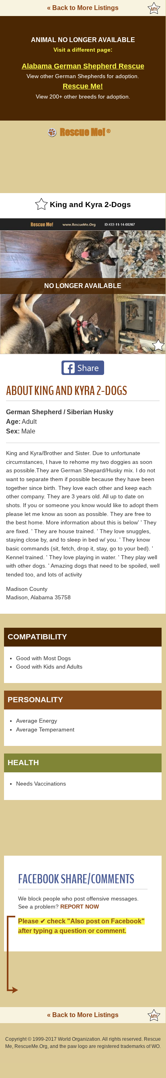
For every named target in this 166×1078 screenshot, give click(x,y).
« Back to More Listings (83, 7)
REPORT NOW (79, 907)
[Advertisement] (82, 164)
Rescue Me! (83, 86)
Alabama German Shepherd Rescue (83, 66)
